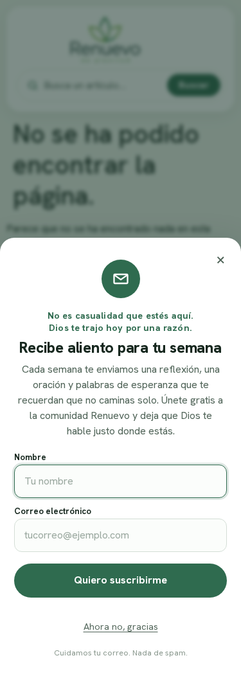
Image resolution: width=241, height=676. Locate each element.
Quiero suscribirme (120, 580)
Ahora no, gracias (121, 626)
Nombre (30, 457)
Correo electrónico (52, 511)
